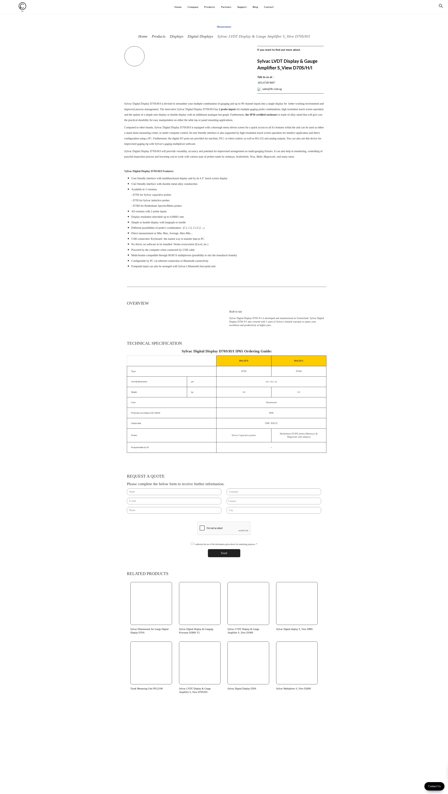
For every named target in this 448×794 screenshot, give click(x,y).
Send (224, 553)
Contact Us (434, 786)
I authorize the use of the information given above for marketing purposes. (225, 544)
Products (159, 36)
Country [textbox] (232, 501)
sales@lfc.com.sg (272, 88)
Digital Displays (200, 36)
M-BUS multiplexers (179, 255)
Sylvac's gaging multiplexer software (175, 143)
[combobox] (274, 501)
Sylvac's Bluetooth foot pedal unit (196, 266)
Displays (176, 36)
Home (143, 36)
